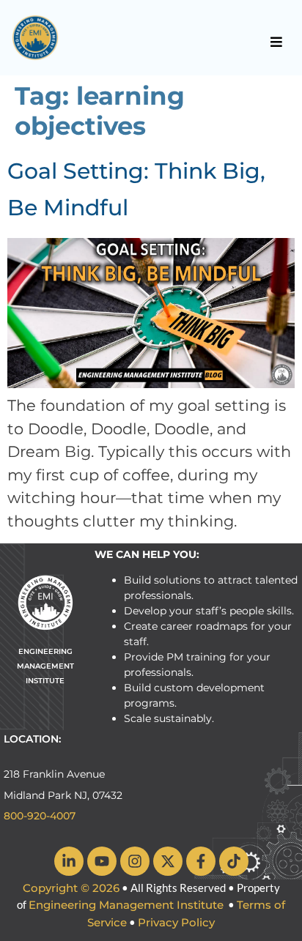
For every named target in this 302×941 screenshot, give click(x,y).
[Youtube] (102, 861)
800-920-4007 (40, 815)
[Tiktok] (233, 861)
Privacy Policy (176, 922)
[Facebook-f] (201, 861)
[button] (276, 42)
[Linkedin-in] (69, 861)
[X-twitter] (168, 861)
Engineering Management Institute (126, 905)
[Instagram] (135, 861)
